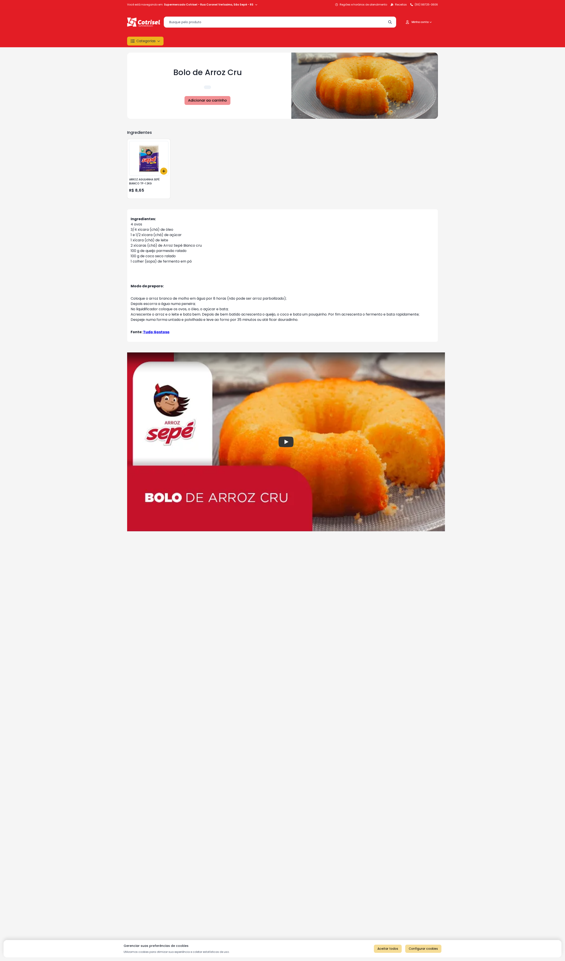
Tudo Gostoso (156, 332)
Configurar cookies (423, 948)
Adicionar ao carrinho (207, 100)
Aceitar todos (387, 948)
